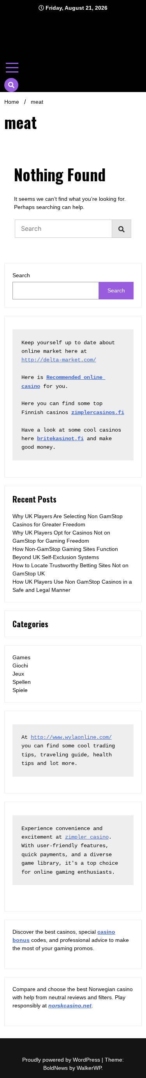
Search (21, 275)
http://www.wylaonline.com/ (71, 737)
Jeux (18, 674)
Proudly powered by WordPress (62, 1060)
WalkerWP (89, 1068)
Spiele (20, 690)
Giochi (20, 665)
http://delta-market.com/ (58, 360)
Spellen (21, 682)
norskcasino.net (69, 1005)
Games (21, 657)
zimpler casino (87, 837)
